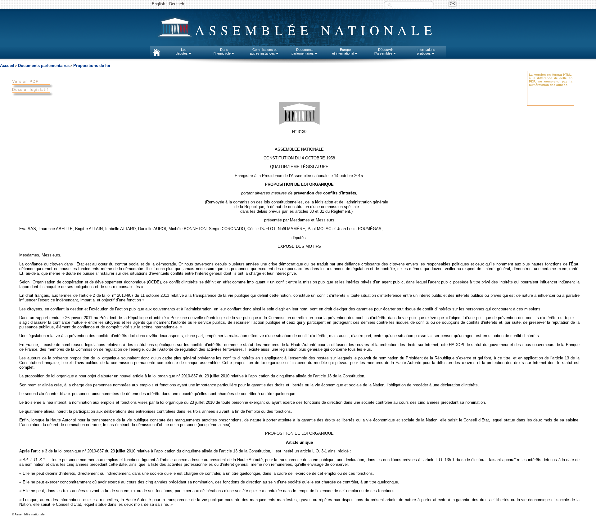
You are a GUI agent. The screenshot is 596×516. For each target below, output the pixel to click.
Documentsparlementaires (302, 51)
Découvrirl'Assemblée (383, 51)
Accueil (7, 65)
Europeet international (343, 51)
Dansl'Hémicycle (222, 51)
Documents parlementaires (44, 65)
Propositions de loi (91, 65)
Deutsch (176, 4)
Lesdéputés (182, 51)
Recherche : (389, 4)
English (158, 4)
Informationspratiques (426, 51)
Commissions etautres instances (263, 51)
